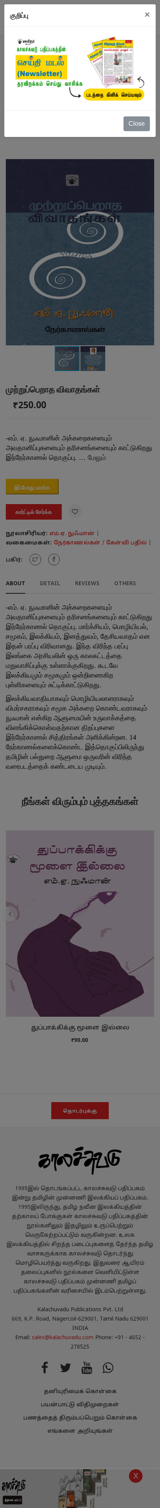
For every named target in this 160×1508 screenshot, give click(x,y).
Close (137, 123)
